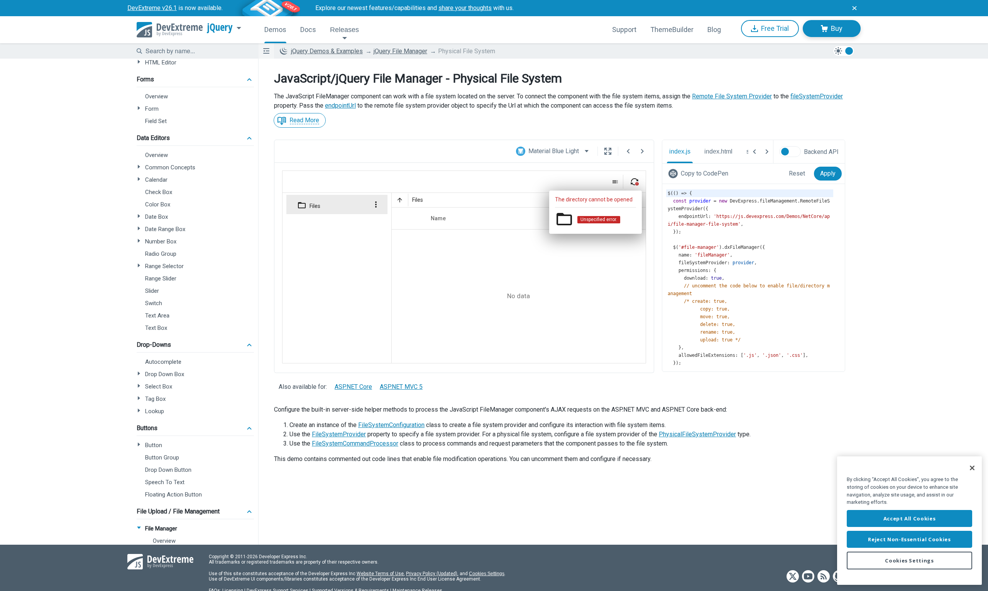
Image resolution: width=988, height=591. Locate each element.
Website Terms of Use (380, 573)
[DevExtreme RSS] (823, 577)
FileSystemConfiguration (391, 425)
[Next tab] (767, 151)
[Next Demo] (642, 151)
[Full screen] (608, 151)
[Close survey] (854, 8)
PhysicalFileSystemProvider (697, 434)
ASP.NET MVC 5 (401, 386)
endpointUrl (340, 105)
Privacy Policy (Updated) (431, 573)
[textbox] (197, 51)
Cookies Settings (486, 573)
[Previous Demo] (628, 151)
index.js (679, 151)
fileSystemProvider (816, 96)
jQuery (220, 27)
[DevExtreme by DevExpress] (170, 29)
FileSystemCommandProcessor (355, 443)
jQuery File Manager (400, 51)
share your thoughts (465, 8)
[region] (909, 520)
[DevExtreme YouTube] (808, 577)
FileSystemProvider (339, 434)
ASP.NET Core (353, 386)
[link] (699, 174)
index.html (718, 151)
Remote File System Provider (732, 96)
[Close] (972, 467)
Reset (797, 173)
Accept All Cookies (909, 518)
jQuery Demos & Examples (327, 51)
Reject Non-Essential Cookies (909, 539)
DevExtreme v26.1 (152, 8)
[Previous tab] (754, 151)
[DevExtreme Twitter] (793, 577)
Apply (828, 173)
